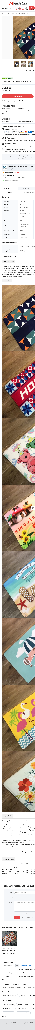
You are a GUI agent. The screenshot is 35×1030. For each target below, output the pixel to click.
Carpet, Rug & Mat (16, 13)
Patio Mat (23, 995)
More (3, 1016)
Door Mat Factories (8, 1004)
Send (17, 917)
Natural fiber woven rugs (25, 973)
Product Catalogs (27, 966)
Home (3, 13)
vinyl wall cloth (6, 976)
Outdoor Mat (25, 13)
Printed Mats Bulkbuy (23, 1013)
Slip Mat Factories (23, 1004)
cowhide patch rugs (7, 973)
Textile (8, 13)
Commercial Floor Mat (21, 1008)
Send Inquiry (18, 96)
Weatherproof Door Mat (9, 995)
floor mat (4, 969)
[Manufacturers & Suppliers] (18, 3)
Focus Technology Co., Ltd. (22, 1023)
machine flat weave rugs (25, 969)
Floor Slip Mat (7, 1008)
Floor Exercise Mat (8, 1013)
